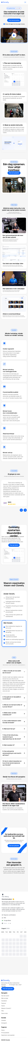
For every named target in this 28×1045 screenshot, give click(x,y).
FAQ (2, 1011)
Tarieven (3, 1003)
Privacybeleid (5, 1032)
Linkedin (3, 1020)
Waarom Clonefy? (6, 1008)
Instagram (4, 1023)
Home (3, 1030)
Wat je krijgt (4, 998)
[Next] (25, 510)
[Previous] (21, 510)
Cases (3, 1006)
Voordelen (4, 1001)
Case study (4, 1013)
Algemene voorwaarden (8, 1035)
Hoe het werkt (5, 996)
